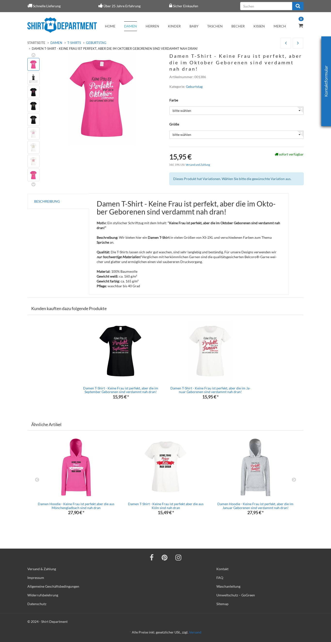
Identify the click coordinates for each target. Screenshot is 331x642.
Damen (130, 26)
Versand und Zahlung (198, 164)
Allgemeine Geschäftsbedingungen (53, 586)
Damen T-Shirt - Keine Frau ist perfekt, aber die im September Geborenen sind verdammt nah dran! (120, 390)
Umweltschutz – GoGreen (235, 595)
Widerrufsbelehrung (42, 595)
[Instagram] (178, 557)
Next (294, 480)
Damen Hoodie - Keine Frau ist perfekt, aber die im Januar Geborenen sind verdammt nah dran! (255, 506)
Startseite (36, 43)
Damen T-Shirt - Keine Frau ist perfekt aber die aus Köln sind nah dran (166, 506)
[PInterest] (164, 557)
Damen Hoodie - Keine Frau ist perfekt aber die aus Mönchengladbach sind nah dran (76, 506)
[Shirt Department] (62, 25)
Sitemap (222, 604)
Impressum (35, 578)
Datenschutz (36, 604)
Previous (37, 480)
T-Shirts (74, 43)
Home (110, 26)
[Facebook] (152, 557)
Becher (238, 26)
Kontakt (222, 569)
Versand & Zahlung (41, 569)
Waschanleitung (228, 586)
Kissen (259, 26)
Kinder (174, 26)
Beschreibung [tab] (47, 201)
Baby (193, 26)
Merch (280, 26)
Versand (195, 632)
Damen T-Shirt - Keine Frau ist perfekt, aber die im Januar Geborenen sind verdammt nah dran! (210, 390)
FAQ (219, 578)
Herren (152, 26)
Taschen (215, 26)
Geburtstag (96, 43)
